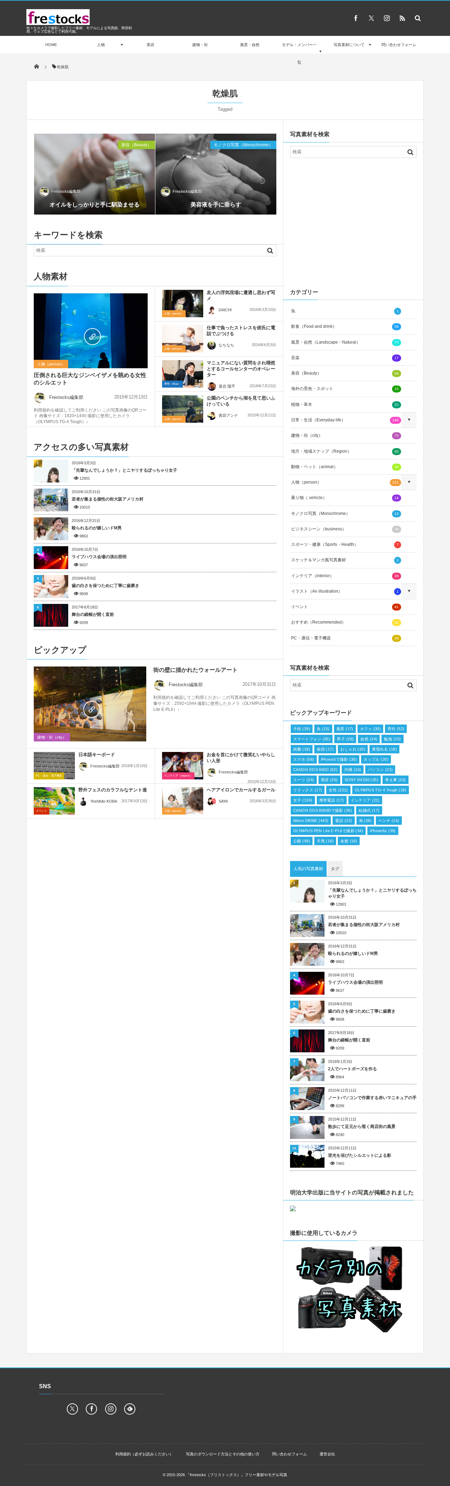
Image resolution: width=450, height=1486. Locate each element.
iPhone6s (383, 831)
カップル (376, 759)
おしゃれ (352, 749)
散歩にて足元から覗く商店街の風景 (362, 1126)
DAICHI (225, 310)
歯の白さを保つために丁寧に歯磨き (105, 585)
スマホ (303, 759)
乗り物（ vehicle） (345, 497)
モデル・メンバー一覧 (299, 53)
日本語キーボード (96, 754)
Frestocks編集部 (66, 191)
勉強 (392, 739)
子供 (301, 729)
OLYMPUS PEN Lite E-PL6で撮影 (328, 831)
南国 (325, 749)
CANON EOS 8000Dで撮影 (322, 810)
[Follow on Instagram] (110, 1409)
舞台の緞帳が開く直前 (93, 614)
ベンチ (388, 820)
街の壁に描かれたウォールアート (195, 670)
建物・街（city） (51, 737)
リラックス (307, 790)
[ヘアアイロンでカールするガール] (182, 801)
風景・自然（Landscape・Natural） (345, 342)
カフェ (370, 729)
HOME (51, 45)
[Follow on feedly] (129, 1409)
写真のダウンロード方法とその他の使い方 (222, 1454)
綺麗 (301, 749)
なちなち (226, 345)
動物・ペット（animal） (345, 466)
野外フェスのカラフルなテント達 (112, 789)
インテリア (365, 800)
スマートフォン (311, 739)
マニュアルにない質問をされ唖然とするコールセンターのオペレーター (241, 368)
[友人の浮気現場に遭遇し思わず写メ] (182, 303)
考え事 (395, 780)
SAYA (223, 801)
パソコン (380, 769)
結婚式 (369, 810)
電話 (343, 820)
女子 (303, 800)
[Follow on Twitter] (371, 18)
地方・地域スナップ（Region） (345, 451)
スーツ (303, 780)
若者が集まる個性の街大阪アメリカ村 (107, 499)
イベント (41, 810)
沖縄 (352, 769)
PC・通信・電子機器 (49, 775)
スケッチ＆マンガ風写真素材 (345, 559)
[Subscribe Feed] (402, 18)
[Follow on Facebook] (91, 1409)
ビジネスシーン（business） (345, 529)
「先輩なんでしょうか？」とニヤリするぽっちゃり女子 (124, 470)
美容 (150, 45)
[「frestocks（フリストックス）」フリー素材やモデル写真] (58, 23)
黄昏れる (384, 749)
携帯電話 (331, 800)
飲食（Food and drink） (345, 326)
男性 (395, 729)
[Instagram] (387, 18)
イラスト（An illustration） (345, 591)
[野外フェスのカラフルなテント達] (54, 801)
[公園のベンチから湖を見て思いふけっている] (182, 409)
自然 (368, 739)
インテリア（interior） (178, 775)
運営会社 (327, 1454)
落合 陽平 (227, 386)
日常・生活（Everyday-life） (345, 419)
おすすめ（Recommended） (345, 622)
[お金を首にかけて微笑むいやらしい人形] (182, 765)
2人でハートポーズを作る (352, 1068)
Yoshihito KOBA (103, 801)
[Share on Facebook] (356, 18)
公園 (301, 841)
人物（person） (51, 364)
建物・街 (200, 45)
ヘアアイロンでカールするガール (241, 789)
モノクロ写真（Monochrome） (243, 144)
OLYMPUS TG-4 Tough (380, 790)
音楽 (345, 357)
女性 (338, 790)
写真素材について (349, 45)
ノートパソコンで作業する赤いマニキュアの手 (372, 1097)
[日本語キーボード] (54, 765)
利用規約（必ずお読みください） (144, 1454)
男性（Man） (172, 383)
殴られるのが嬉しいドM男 (97, 527)
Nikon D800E (310, 820)
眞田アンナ (228, 415)
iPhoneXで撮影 (339, 759)
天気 (325, 841)
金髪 (348, 841)
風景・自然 (249, 45)
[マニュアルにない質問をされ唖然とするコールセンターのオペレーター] (182, 374)
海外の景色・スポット (345, 388)
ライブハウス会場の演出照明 (99, 556)
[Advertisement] (353, 221)
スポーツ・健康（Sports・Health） (345, 544)
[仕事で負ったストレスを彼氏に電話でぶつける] (182, 338)
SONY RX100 (362, 780)
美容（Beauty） (136, 144)
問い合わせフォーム (398, 45)
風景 (344, 729)
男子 (345, 739)
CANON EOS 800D (315, 769)
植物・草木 (345, 404)
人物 (101, 45)
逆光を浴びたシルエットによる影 (359, 1155)
